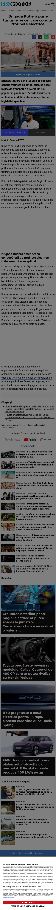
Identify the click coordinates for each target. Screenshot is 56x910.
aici (20, 879)
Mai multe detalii (48, 870)
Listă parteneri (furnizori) (9, 897)
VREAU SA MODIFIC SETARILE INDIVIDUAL (28, 906)
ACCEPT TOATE (28, 902)
